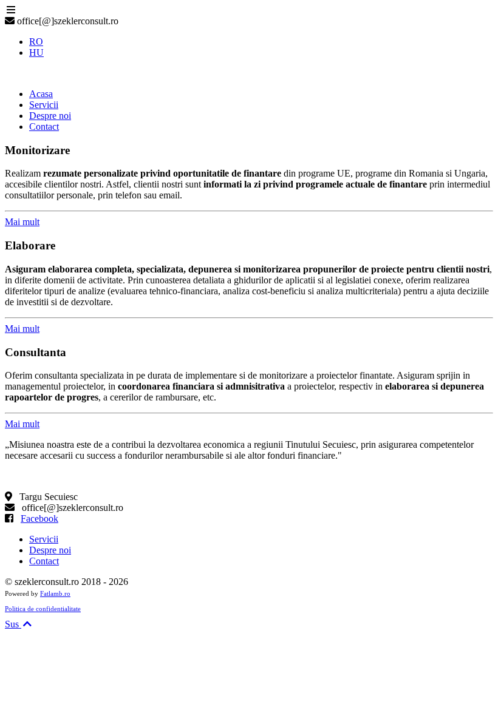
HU (36, 52)
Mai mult (22, 222)
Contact (44, 561)
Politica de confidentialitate (43, 608)
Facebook (39, 518)
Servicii (43, 539)
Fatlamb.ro (55, 593)
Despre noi (50, 550)
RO (36, 41)
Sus (13, 624)
